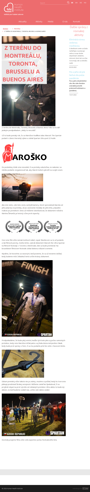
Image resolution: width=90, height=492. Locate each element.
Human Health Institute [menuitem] (16, 8)
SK (72, 3)
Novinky (17, 29)
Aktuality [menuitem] (22, 21)
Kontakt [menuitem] (76, 21)
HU (85, 3)
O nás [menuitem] (65, 21)
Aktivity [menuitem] (39, 21)
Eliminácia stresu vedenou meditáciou (77, 42)
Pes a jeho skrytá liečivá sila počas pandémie (77, 74)
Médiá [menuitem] (50, 21)
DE (81, 3)
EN (76, 3)
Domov (5, 29)
